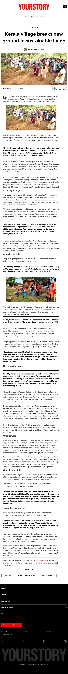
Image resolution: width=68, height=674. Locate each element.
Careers (26, 631)
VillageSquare (47, 576)
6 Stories (42, 49)
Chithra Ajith (32, 49)
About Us (4, 631)
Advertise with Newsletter (12, 625)
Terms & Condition (6, 634)
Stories (33, 27)
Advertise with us (30, 569)
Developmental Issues (26, 576)
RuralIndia (7, 576)
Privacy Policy (49, 631)
